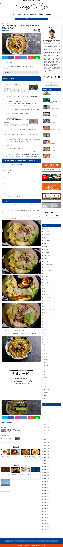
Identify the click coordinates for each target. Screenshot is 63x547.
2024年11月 (46, 412)
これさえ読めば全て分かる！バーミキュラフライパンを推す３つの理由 (55, 107)
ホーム (13, 14)
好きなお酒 (46, 342)
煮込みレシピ (9, 422)
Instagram (41, 14)
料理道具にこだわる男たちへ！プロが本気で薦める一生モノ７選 (55, 156)
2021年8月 (46, 472)
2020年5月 (46, 517)
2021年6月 (46, 478)
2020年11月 (46, 499)
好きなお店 (46, 339)
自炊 (45, 386)
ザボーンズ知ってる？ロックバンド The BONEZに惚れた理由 (55, 121)
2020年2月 (46, 526)
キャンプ (46, 261)
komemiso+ (46, 231)
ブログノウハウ (47, 312)
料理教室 (46, 359)
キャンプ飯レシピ (48, 264)
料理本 (45, 362)
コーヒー (46, 273)
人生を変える (47, 327)
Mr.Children (46, 234)
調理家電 (46, 392)
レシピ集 (46, 321)
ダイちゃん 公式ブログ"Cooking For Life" (29, 545)
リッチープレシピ (48, 315)
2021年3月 (46, 487)
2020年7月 (46, 511)
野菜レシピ (46, 395)
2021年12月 (47, 460)
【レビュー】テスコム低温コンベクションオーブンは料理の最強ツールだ (55, 128)
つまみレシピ (47, 255)
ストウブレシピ (47, 285)
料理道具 (46, 365)
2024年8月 (46, 418)
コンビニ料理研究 (48, 270)
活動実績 (19, 14)
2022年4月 (46, 448)
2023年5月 (46, 427)
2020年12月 (47, 496)
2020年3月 (46, 523)
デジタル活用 (47, 294)
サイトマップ (31, 541)
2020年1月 (46, 529)
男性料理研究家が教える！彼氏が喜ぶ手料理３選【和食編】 (55, 149)
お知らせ (46, 249)
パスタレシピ (47, 303)
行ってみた (46, 389)
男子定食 (46, 377)
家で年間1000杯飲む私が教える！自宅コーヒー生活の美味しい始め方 (55, 114)
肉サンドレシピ (47, 383)
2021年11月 (46, 463)
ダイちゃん (35, 30)
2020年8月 (46, 508)
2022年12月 (47, 433)
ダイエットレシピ (48, 291)
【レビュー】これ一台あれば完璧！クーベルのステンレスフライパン (55, 135)
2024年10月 (47, 415)
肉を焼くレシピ (47, 380)
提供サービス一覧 (10, 541)
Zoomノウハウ (47, 237)
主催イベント (47, 324)
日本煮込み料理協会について (21, 541)
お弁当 (45, 246)
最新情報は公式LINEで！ (32, 18)
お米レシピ (46, 252)
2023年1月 (46, 430)
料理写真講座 (47, 356)
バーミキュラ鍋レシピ (49, 300)
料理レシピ (46, 350)
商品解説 (46, 335)
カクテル (46, 258)
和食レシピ (46, 332)
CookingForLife (47, 228)
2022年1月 (46, 457)
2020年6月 (46, 514)
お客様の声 (46, 243)
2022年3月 (46, 451)
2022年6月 (46, 445)
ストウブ (46, 282)
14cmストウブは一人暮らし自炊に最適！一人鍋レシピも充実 (55, 142)
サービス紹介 (47, 279)
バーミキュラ (47, 297)
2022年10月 (47, 439)
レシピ (3, 422)
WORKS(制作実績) (51, 84)
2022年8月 (46, 442)
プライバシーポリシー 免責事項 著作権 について (47, 541)
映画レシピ (46, 368)
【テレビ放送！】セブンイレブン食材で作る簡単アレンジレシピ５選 (55, 93)
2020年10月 (47, 502)
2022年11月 (46, 436)
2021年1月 (46, 493)
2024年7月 (46, 421)
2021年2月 (46, 490)
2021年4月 (46, 484)
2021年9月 (46, 469)
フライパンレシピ (48, 306)
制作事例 (26, 14)
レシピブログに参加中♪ (51, 222)
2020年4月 (46, 520)
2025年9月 (46, 407)
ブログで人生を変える (49, 309)
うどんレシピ (47, 240)
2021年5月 (46, 481)
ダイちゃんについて (48, 288)
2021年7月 (46, 475)
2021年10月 (47, 466)
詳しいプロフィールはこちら (52, 74)
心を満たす (46, 347)
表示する (11, 72)
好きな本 (46, 344)
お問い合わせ (48, 14)
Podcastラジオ (33, 14)
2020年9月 (46, 505)
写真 (45, 329)
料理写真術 (46, 353)
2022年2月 (46, 454)
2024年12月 (47, 409)
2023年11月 (46, 424)
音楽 (45, 398)
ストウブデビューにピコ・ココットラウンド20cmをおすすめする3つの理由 (55, 101)
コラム (45, 267)
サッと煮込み (47, 276)
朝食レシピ (46, 371)
